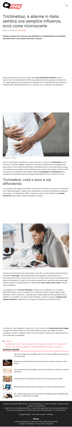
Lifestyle (8, 341)
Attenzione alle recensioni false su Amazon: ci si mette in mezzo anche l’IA (39, 387)
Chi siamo (22, 424)
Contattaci (50, 414)
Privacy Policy (40, 424)
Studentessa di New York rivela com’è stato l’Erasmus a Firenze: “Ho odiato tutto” (36, 344)
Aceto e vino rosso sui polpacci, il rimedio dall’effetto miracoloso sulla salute (33, 347)
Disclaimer (49, 424)
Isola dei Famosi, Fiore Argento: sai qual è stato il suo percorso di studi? (38, 379)
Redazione (30, 424)
